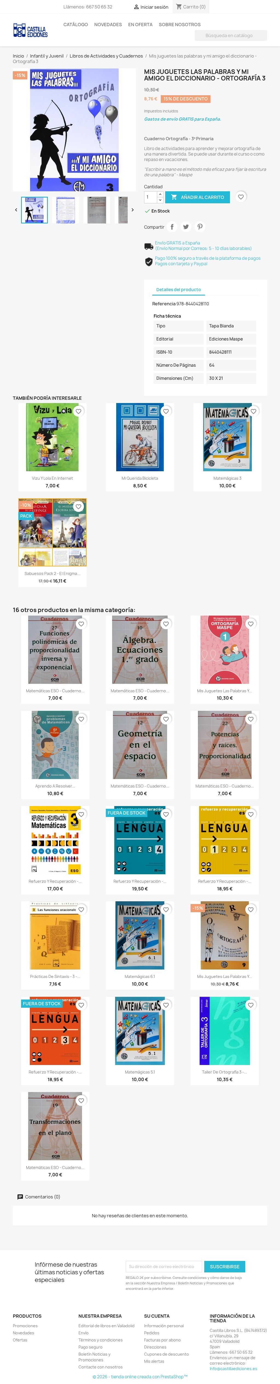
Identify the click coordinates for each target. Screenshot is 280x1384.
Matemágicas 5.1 (140, 1072)
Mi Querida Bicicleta (140, 478)
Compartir (172, 226)
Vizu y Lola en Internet (52, 478)
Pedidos (151, 1332)
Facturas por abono (162, 1340)
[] (265, 39)
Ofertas (20, 1340)
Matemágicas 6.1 (140, 976)
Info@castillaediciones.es (233, 1368)
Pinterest (199, 226)
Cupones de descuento (166, 1354)
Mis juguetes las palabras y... (224, 690)
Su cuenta (157, 1316)
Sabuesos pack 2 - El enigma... (52, 573)
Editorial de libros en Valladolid (106, 1325)
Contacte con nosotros (100, 1367)
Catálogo (75, 25)
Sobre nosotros (180, 25)
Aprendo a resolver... (55, 786)
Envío (83, 1332)
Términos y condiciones (100, 1340)
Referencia (164, 303)
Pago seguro (90, 1347)
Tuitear (185, 226)
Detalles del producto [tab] (178, 290)
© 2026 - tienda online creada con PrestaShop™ (140, 1377)
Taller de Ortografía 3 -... (224, 1072)
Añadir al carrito (197, 197)
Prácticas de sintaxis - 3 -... (55, 976)
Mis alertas (154, 1361)
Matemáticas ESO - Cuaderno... (55, 690)
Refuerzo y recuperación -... (55, 881)
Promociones (25, 1325)
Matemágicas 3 (227, 478)
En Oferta (140, 25)
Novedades (108, 25)
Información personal (164, 1325)
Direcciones (155, 1347)
